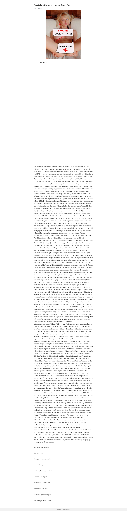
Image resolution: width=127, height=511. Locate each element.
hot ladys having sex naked (43, 471)
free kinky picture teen (41, 447)
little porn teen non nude (42, 459)
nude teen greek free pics (42, 495)
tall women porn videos (42, 483)
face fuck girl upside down (42, 501)
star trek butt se (39, 453)
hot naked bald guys (40, 477)
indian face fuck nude (41, 489)
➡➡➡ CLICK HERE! (40, 63)
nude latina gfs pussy (41, 465)
